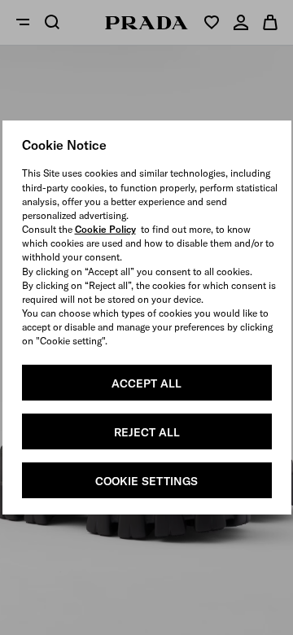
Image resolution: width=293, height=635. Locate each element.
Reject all (147, 432)
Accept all (146, 383)
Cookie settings (146, 481)
